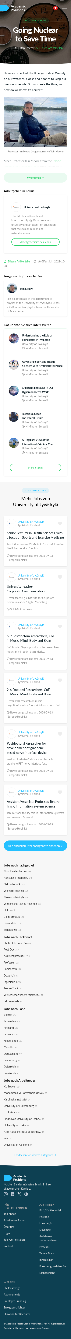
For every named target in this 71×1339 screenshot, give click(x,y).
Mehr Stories (35, 468)
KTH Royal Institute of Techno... (24, 1131)
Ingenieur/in (12, 982)
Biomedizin (12, 923)
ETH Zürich (12, 1112)
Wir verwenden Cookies (37, 1328)
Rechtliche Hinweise (14, 1328)
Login (7, 1233)
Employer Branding (15, 1301)
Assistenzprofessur (17, 956)
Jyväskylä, (24, 525)
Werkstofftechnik (16, 890)
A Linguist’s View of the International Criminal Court (38, 442)
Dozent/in (11, 975)
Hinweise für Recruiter (17, 1314)
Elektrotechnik (14, 884)
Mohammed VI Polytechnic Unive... (25, 1093)
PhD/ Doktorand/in (17, 943)
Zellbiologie (12, 929)
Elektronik (12, 910)
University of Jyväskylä (37, 207)
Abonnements (12, 1294)
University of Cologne (18, 1144)
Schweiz (10, 1034)
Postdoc (44, 1217)
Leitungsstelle (13, 1001)
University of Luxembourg (20, 1106)
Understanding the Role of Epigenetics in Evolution (37, 337)
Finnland (35, 525)
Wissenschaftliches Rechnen (22, 903)
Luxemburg (12, 1060)
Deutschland (13, 1053)
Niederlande (13, 1040)
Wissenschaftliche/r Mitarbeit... (23, 995)
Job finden (10, 1214)
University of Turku (16, 1125)
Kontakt (8, 1246)
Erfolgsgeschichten (15, 1307)
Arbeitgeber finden (14, 1220)
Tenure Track (12, 988)
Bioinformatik (14, 916)
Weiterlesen (34, 178)
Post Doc (11, 949)
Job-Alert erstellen (14, 1239)
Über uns (9, 1227)
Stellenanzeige (12, 1288)
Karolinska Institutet (17, 1099)
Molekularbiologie (16, 897)
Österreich (11, 1066)
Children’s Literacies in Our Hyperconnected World (37, 390)
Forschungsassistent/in (52, 1266)
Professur (11, 962)
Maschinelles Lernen (17, 871)
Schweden (12, 1021)
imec (8, 1138)
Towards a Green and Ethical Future (32, 416)
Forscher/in (12, 969)
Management (47, 1273)
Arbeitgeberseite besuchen (35, 242)
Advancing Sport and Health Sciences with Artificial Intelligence (42, 364)
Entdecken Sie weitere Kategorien (34, 1155)
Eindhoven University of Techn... (24, 1119)
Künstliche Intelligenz (18, 877)
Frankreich (11, 1073)
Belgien (10, 1014)
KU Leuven (12, 1086)
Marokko (10, 1047)
